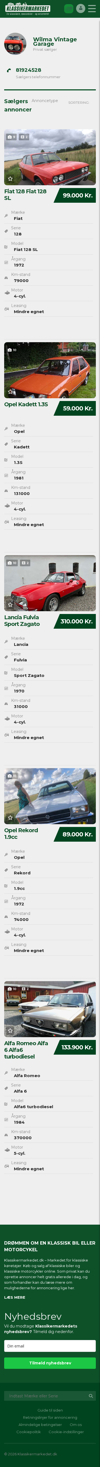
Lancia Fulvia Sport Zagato (22, 620)
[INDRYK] (68, 8)
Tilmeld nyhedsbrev (50, 1363)
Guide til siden (50, 1410)
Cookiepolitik (28, 1432)
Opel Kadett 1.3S (26, 404)
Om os (76, 1424)
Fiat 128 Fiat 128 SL (25, 194)
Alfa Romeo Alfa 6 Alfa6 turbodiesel (26, 1050)
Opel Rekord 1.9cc (21, 833)
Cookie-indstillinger (66, 1432)
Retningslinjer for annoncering (50, 1417)
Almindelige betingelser (40, 1424)
